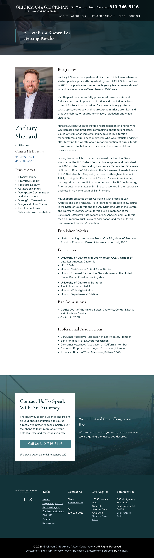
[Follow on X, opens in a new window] (30, 499)
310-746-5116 (124, 6)
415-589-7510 (24, 161)
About (63, 15)
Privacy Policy (62, 550)
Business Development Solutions (93, 550)
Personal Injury (51, 507)
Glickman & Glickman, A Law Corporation (68, 546)
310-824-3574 (24, 157)
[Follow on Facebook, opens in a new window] (24, 499)
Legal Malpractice (52, 503)
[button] (151, 536)
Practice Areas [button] (102, 15)
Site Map (46, 550)
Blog (122, 15)
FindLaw (123, 550)
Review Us (48, 523)
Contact (134, 15)
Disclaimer (32, 550)
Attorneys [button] (78, 15)
